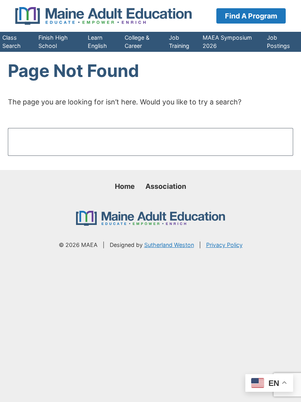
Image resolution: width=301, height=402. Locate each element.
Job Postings (278, 41)
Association (165, 186)
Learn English (97, 41)
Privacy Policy (224, 244)
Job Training (179, 41)
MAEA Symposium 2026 (227, 41)
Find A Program (251, 16)
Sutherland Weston (169, 244)
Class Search (11, 41)
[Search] (274, 141)
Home (125, 186)
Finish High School (53, 41)
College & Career (137, 41)
